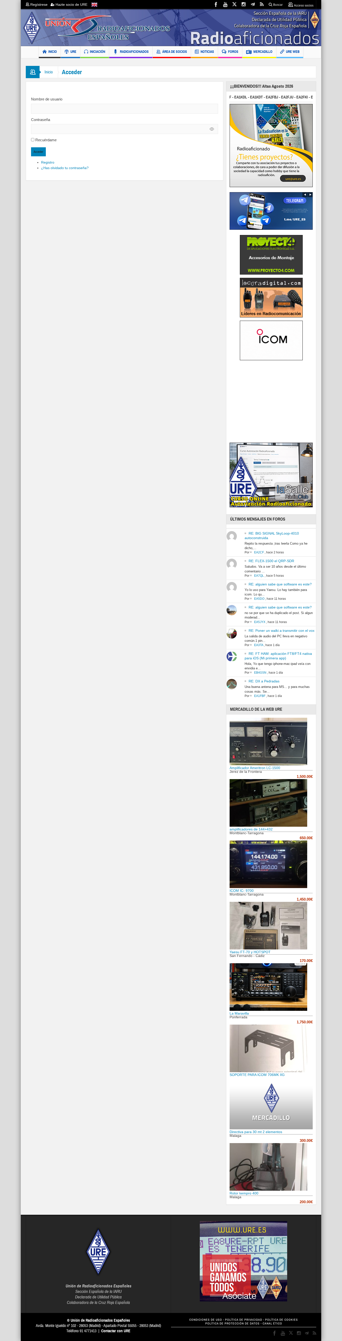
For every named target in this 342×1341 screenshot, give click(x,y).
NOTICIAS (207, 51)
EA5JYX (259, 622)
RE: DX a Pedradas (264, 681)
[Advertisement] (272, 403)
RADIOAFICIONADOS (134, 51)
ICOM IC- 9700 (242, 891)
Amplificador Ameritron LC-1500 (255, 768)
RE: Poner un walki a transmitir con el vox (281, 631)
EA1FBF (259, 696)
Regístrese (40, 5)
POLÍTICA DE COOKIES (281, 1320)
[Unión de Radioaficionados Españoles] (171, 28)
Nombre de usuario (46, 99)
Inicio (49, 72)
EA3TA (258, 645)
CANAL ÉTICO (272, 1323)
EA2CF (259, 552)
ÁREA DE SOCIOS (174, 51)
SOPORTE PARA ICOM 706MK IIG (257, 1075)
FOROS (233, 51)
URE (73, 51)
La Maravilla (239, 1013)
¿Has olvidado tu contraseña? (65, 168)
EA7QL (259, 575)
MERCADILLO (262, 51)
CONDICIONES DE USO (205, 1320)
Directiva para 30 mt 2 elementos (256, 1132)
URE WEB (292, 51)
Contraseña (40, 119)
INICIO (52, 51)
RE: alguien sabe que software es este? (280, 584)
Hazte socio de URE (71, 5)
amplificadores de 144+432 (251, 829)
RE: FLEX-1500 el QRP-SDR (271, 561)
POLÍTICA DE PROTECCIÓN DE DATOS (232, 1323)
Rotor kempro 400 (244, 1193)
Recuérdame (46, 140)
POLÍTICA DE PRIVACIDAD (243, 1320)
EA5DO (259, 598)
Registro (47, 162)
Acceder (38, 152)
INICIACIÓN (97, 51)
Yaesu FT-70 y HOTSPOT (250, 952)
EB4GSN (260, 672)
